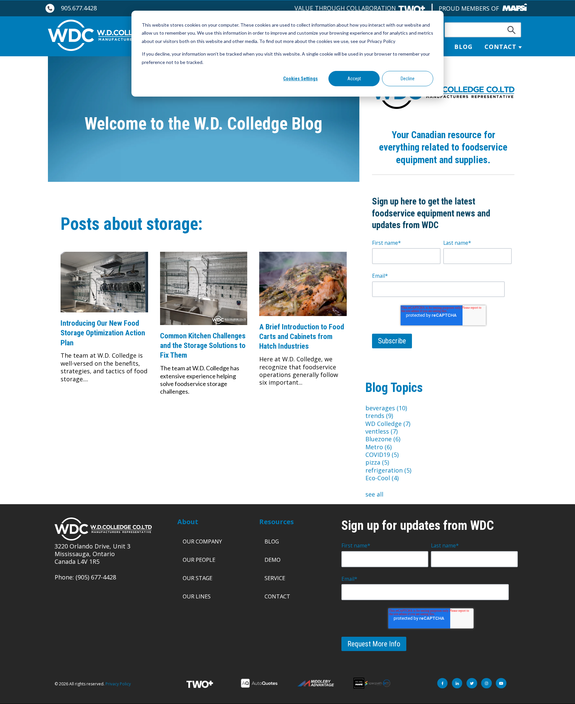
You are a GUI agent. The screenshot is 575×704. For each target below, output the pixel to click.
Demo (273, 559)
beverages (386, 408)
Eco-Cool (382, 478)
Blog (463, 47)
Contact (500, 47)
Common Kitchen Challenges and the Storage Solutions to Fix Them (203, 345)
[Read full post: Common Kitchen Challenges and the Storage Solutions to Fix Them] (204, 327)
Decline (408, 78)
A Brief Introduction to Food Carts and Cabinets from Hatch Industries (301, 336)
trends (379, 416)
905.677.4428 (79, 8)
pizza (377, 462)
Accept (354, 78)
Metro (378, 447)
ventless (381, 431)
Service (275, 578)
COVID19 (382, 455)
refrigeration (388, 470)
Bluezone (382, 439)
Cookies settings (300, 78)
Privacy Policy (118, 684)
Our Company (202, 541)
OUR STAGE (197, 578)
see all (374, 494)
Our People (199, 559)
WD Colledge (387, 424)
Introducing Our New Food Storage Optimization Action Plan (103, 333)
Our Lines (197, 596)
